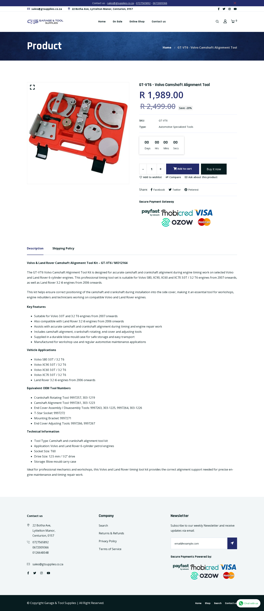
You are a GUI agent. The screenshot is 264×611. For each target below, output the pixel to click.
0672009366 (160, 3)
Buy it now (214, 169)
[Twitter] (224, 9)
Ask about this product (202, 177)
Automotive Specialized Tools (176, 126)
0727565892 (143, 3)
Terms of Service (110, 549)
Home (102, 21)
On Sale (117, 21)
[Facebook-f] (218, 9)
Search (103, 526)
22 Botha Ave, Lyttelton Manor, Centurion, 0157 (102, 9)
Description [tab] (35, 248)
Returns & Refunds (111, 533)
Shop (207, 603)
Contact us (159, 21)
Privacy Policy (108, 541)
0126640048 (41, 553)
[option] (78, 133)
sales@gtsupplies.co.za (120, 3)
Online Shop (137, 21)
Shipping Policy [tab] (63, 248)
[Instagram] (229, 9)
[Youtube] (235, 9)
